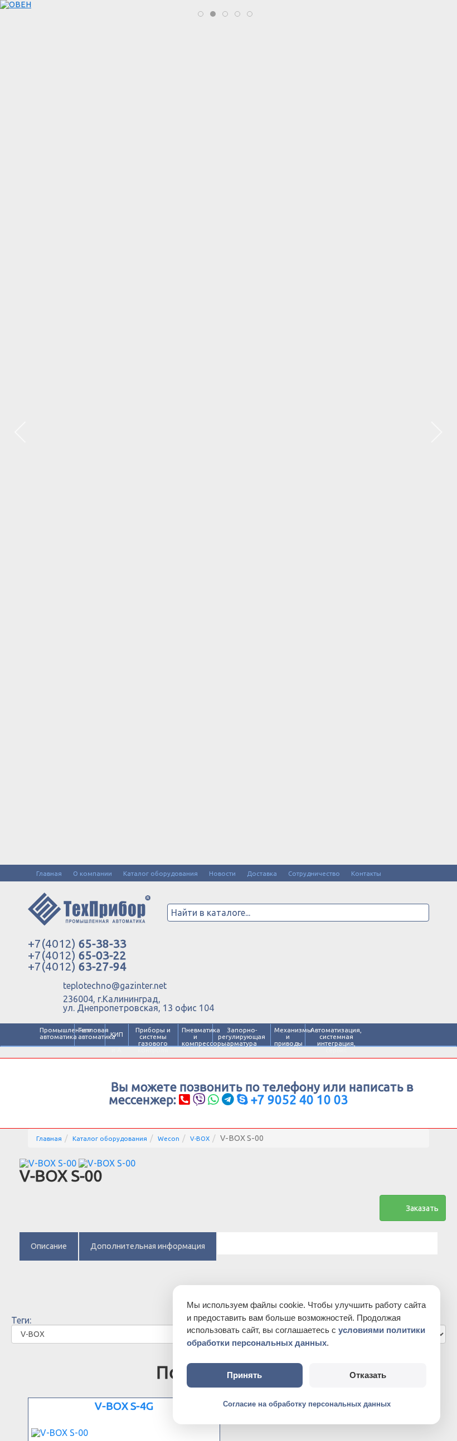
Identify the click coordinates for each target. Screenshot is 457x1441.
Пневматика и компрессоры (195, 1037)
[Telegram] (228, 1099)
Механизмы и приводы (288, 1037)
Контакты (366, 873)
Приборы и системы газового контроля (153, 1040)
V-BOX (200, 1138)
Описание (49, 1246)
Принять (244, 1375)
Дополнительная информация (147, 1246)
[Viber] (199, 1099)
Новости (222, 873)
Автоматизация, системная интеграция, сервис (336, 1040)
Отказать (367, 1375)
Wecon (168, 1138)
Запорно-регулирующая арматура (241, 1037)
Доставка (262, 873)
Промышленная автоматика (55, 1033)
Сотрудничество (314, 873)
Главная (49, 873)
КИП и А (116, 1042)
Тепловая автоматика (89, 1033)
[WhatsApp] (213, 1099)
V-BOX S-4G (124, 1406)
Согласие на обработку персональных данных (307, 1404)
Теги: (21, 1320)
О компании (92, 873)
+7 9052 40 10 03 (299, 1099)
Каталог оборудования (160, 873)
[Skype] (242, 1099)
